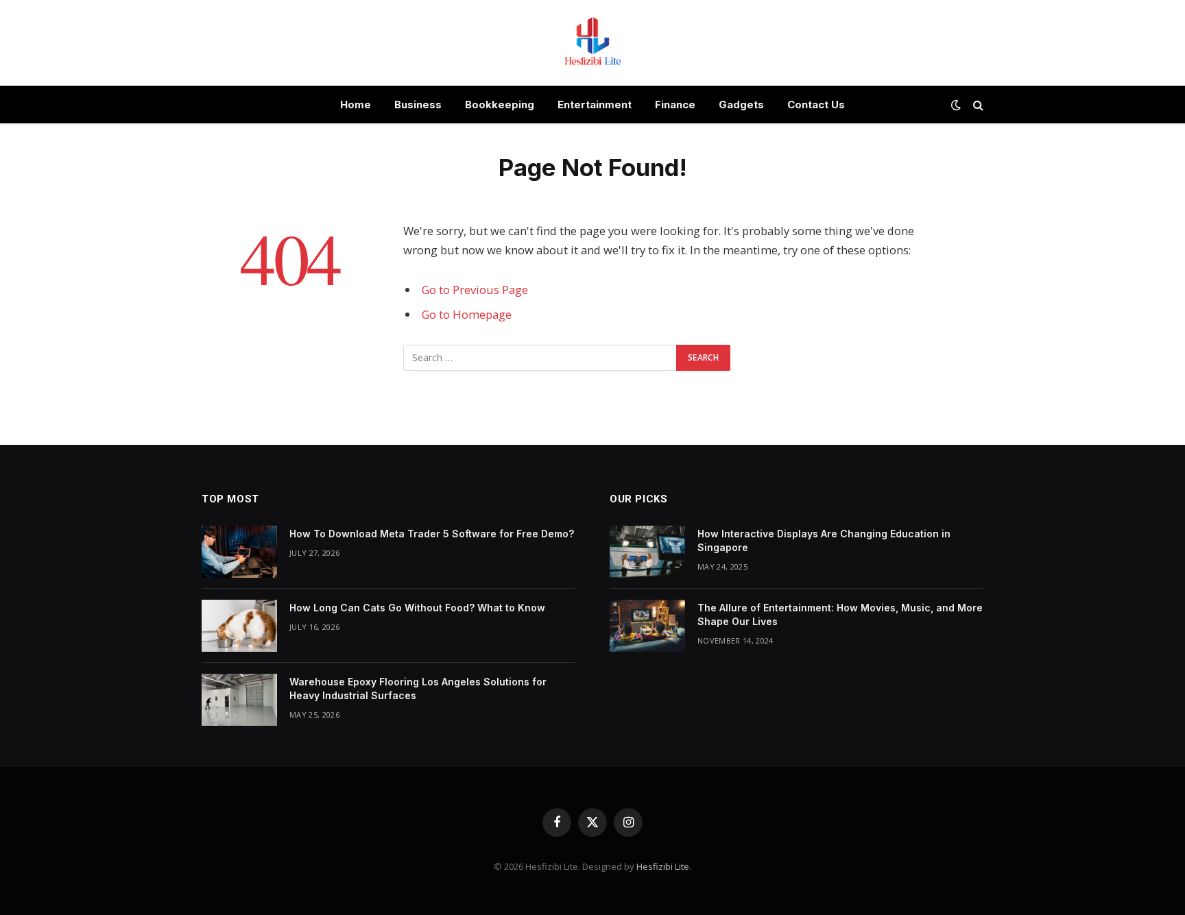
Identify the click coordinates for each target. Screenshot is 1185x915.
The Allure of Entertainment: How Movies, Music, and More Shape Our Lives (840, 614)
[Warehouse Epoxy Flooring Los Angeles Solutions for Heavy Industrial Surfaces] (239, 700)
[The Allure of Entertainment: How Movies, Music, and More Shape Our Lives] (647, 626)
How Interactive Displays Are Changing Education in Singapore (823, 540)
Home (355, 104)
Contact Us (816, 104)
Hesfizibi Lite (662, 866)
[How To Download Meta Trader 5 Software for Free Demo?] (239, 552)
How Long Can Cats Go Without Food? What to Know (417, 607)
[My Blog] (592, 43)
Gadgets (741, 104)
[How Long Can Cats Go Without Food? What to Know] (239, 626)
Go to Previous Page (475, 289)
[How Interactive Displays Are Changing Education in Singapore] (647, 552)
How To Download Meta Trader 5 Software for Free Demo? (431, 533)
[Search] (976, 104)
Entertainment (595, 104)
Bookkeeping (499, 104)
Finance (675, 104)
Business (418, 104)
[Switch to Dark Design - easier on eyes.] (956, 104)
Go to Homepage (467, 314)
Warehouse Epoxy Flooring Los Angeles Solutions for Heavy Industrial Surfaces (418, 688)
